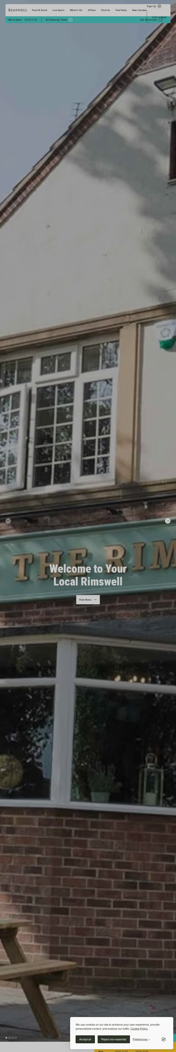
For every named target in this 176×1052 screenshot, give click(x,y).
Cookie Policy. (139, 1029)
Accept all (85, 1039)
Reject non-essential (113, 1039)
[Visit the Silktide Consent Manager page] (164, 1039)
